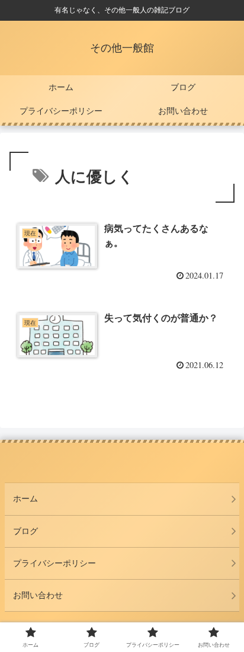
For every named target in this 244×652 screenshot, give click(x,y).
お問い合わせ (38, 595)
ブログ (25, 531)
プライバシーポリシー (54, 563)
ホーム (25, 498)
